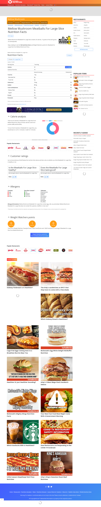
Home (11, 492)
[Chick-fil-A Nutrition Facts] (18, 148)
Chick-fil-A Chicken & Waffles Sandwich (82, 135)
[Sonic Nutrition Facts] (56, 148)
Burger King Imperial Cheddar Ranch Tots (83, 159)
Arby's (75, 22)
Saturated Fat (11, 77)
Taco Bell (86, 43)
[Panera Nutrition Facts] (56, 250)
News (42, 5)
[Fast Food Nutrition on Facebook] (45, 487)
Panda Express (77, 35)
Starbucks (86, 40)
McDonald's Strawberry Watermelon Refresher (82, 141)
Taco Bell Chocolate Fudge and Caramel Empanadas (82, 168)
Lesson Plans (49, 5)
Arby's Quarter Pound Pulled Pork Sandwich (83, 154)
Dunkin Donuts (77, 30)
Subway (75, 43)
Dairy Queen (86, 27)
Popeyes (75, 38)
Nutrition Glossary (41, 492)
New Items (30, 5)
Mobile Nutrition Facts (85, 492)
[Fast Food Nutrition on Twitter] (51, 487)
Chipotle (85, 25)
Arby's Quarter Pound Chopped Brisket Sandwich (82, 151)
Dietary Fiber (11, 90)
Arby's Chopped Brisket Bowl (80, 145)
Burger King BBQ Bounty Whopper (81, 162)
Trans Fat (10, 80)
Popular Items (35, 23)
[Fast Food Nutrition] (15, 2)
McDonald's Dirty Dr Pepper (80, 138)
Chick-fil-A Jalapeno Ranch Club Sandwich (83, 165)
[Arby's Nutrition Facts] (33, 148)
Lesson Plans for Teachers (54, 492)
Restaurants (11, 5)
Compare (69, 55)
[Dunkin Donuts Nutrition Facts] (41, 148)
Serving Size (11, 64)
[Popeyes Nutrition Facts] (63, 148)
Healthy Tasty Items (73, 492)
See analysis (68, 67)
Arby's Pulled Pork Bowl (79, 147)
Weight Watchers (26, 23)
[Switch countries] (55, 5)
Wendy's (75, 46)
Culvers (75, 27)
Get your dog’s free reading (53, 109)
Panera (85, 35)
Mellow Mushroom (22, 104)
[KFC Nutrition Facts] (48, 250)
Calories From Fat (12, 69)
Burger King (86, 22)
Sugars (10, 92)
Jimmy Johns (86, 30)
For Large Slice (14, 59)
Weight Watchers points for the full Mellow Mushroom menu (39, 235)
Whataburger (87, 46)
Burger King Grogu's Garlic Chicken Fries (82, 157)
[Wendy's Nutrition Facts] (10, 148)
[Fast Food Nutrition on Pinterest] (48, 487)
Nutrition (10, 23)
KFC (74, 33)
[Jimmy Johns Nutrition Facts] (63, 250)
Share (11, 36)
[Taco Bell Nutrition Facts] (26, 148)
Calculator (17, 23)
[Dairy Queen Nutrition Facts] (41, 250)
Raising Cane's (87, 38)
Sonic (75, 40)
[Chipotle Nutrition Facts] (71, 148)
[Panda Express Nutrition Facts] (48, 148)
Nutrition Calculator (20, 5)
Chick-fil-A (76, 25)
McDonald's (86, 33)
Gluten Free (37, 5)
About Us (64, 492)
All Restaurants (84, 49)
